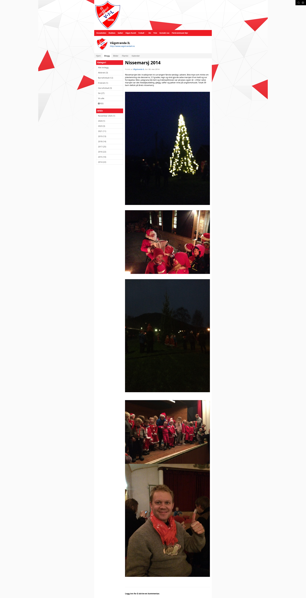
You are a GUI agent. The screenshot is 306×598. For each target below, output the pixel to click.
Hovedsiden (101, 33)
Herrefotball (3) (105, 88)
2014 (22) (102, 162)
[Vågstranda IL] (107, 15)
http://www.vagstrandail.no (122, 46)
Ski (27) (101, 93)
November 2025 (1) (106, 115)
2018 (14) (102, 141)
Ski (149, 33)
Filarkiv (125, 55)
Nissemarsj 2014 (143, 63)
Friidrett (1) (103, 83)
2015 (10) (102, 157)
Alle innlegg (103, 67)
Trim (155, 33)
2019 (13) (102, 136)
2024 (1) (101, 121)
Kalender (136, 55)
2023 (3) (101, 126)
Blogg (107, 55)
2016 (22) (102, 151)
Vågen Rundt (130, 33)
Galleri (120, 33)
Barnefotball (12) (105, 77)
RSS (102, 103)
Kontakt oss (164, 33)
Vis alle (101, 98)
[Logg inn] (303, 2)
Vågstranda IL (138, 69)
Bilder (115, 55)
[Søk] (298, 2)
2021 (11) (102, 131)
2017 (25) (102, 146)
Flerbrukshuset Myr (180, 33)
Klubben (112, 33)
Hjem (98, 55)
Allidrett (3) (103, 72)
